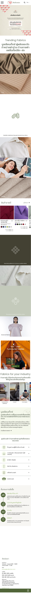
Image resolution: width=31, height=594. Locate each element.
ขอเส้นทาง (4, 588)
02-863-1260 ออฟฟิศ (7, 573)
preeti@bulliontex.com (8, 569)
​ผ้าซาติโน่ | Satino (5, 221)
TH (27, 2)
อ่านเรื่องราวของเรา (5, 430)
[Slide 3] (14, 29)
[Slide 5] (20, 29)
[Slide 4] (17, 29)
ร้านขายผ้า (23, 47)
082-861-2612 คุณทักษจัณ (9, 577)
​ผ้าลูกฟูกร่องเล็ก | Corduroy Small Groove (19, 222)
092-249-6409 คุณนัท (8, 575)
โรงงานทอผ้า (18, 415)
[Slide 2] (11, 29)
